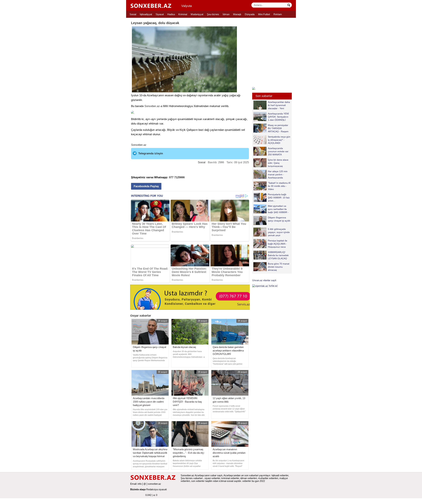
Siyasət (160, 14)
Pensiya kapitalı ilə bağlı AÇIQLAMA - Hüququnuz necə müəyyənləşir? (277, 243)
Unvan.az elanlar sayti (264, 280)
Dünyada (250, 14)
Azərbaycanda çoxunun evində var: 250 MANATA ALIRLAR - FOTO (278, 151)
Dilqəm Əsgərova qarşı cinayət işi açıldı (279, 219)
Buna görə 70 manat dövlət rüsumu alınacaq (278, 266)
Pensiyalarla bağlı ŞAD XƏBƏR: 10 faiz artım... (279, 197)
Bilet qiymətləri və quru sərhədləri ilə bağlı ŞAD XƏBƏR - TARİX (278, 209)
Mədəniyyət (197, 14)
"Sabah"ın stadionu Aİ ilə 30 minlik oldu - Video (279, 186)
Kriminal (182, 14)
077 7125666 (177, 177)
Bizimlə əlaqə (138, 489)
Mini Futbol (264, 14)
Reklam (277, 14)
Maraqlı (237, 14)
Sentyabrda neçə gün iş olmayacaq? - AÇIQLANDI (279, 139)
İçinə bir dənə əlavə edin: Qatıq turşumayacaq (278, 162)
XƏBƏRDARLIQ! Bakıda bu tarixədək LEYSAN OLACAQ (278, 255)
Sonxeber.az (152, 106)
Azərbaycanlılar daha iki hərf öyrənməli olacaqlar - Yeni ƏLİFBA (279, 105)
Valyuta (186, 6)
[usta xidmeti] (191, 297)
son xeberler (198, 481)
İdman (226, 14)
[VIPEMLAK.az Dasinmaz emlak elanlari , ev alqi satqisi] (260, 285)
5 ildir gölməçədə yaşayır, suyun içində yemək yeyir (279, 232)
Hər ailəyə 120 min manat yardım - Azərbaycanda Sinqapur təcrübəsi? (278, 174)
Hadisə (171, 14)
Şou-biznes (213, 14)
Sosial (133, 14)
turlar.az (273, 285)
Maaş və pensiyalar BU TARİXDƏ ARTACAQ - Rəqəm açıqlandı (278, 128)
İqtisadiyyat (146, 14)
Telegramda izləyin (150, 153)
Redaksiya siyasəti (156, 489)
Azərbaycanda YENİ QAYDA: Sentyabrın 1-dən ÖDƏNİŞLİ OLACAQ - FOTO (278, 116)
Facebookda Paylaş (146, 186)
